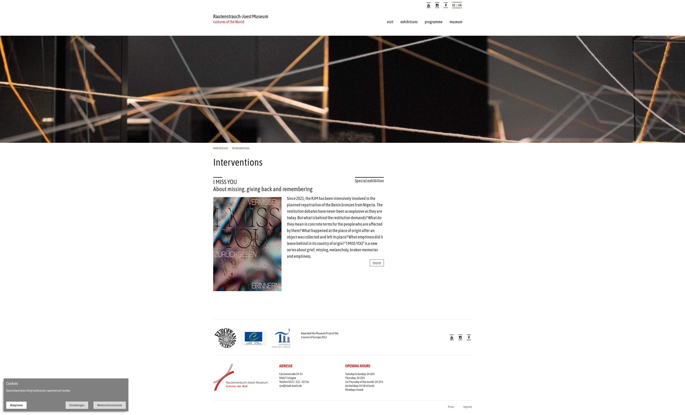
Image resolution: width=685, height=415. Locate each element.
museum (456, 21)
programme (433, 21)
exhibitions (409, 21)
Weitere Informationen (109, 405)
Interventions (241, 148)
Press (451, 407)
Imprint (467, 407)
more (377, 262)
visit (390, 21)
